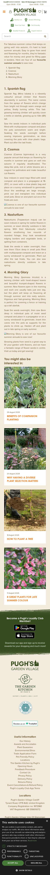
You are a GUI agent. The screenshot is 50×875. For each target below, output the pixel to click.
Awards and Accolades (25, 744)
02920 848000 (14, 2)
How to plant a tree (20, 538)
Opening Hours (25, 766)
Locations (25, 760)
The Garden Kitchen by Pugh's (25, 763)
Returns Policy (25, 782)
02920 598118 (41, 2)
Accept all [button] (13, 863)
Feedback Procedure (25, 769)
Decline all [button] (36, 863)
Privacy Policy (25, 775)
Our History (25, 741)
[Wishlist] (40, 12)
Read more (32, 840)
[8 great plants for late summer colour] (25, 568)
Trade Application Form (25, 753)
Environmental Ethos (25, 750)
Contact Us (25, 772)
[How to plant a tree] (25, 510)
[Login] (10, 12)
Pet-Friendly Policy (25, 756)
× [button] (47, 821)
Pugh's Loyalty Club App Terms (25, 788)
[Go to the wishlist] (39, 12)
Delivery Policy (25, 779)
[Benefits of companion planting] (25, 387)
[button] (25, 870)
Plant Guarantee (25, 747)
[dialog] (25, 846)
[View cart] (45, 12)
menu (4, 12)
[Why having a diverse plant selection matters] (25, 449)
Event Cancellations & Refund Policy (25, 785)
